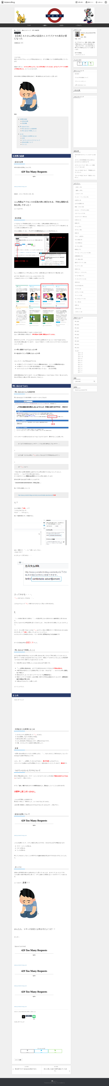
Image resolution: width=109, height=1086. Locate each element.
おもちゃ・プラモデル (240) (82, 210)
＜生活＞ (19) (78, 187)
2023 (77, 331)
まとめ (21, 134)
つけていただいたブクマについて (31, 140)
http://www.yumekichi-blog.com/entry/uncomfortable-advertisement (35, 495)
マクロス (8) (78, 289)
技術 (38, 30)
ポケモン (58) (78, 229)
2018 (77, 347)
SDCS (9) (77, 282)
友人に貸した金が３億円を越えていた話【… (57, 1070)
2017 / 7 (80, 362)
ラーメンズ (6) (78, 295)
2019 (77, 344)
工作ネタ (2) (78, 308)
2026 (77, 321)
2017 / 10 (80, 356)
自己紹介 (77, 73)
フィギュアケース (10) (80, 279)
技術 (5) (77, 233)
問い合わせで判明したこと (29, 131)
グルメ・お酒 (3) (79, 236)
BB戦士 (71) (78, 249)
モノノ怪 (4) (78, 302)
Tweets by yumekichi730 (81, 390)
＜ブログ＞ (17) (79, 193)
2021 (77, 338)
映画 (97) (77, 223)
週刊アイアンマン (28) (80, 262)
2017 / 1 (80, 372)
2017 (77, 351)
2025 (77, 324)
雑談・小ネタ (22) (79, 207)
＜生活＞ (61, 25)
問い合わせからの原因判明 (29, 128)
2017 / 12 (80, 353)
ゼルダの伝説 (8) (79, 285)
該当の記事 (25, 121)
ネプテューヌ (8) (79, 292)
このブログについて (80, 54)
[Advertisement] (39, 49)
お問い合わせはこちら (80, 85)
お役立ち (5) (78, 200)
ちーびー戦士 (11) (79, 275)
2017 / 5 (80, 366)
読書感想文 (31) (79, 256)
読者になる (33, 1011)
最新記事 (76, 151)
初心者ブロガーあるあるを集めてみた (25, 1068)
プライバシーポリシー (80, 81)
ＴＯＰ (29, 25)
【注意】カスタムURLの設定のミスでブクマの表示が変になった (40, 37)
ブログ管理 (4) (78, 243)
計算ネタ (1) (78, 220)
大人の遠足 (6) (78, 239)
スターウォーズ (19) (80, 213)
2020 (77, 341)
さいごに (24, 144)
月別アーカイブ (78, 318)
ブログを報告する (60, 1083)
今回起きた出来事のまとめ (29, 136)
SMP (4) (77, 305)
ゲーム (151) (78, 226)
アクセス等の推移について (81, 77)
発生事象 (24, 123)
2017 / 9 (80, 358)
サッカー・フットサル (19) (81, 197)
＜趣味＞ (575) (78, 190)
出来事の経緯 (23, 119)
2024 (77, 328)
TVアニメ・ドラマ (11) (80, 272)
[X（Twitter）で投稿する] (23, 1016)
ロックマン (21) (79, 266)
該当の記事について (27, 142)
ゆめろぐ (54, 14)
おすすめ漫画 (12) (79, 203)
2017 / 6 (80, 364)
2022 (77, 334)
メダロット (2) (78, 311)
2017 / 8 (80, 360)
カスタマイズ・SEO (29, 30)
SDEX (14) (77, 269)
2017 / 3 (80, 370)
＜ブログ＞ (79, 25)
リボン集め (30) (79, 259)
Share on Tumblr (29, 1016)
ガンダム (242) (78, 246)
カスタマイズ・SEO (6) (81, 216)
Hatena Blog (53, 1083)
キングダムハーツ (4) (80, 298)
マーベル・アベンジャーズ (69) (83, 252)
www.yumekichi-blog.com (20, 186)
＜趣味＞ (44, 25)
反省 (23, 138)
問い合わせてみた (24, 126)
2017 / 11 (80, 355)
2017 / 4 (80, 368)
